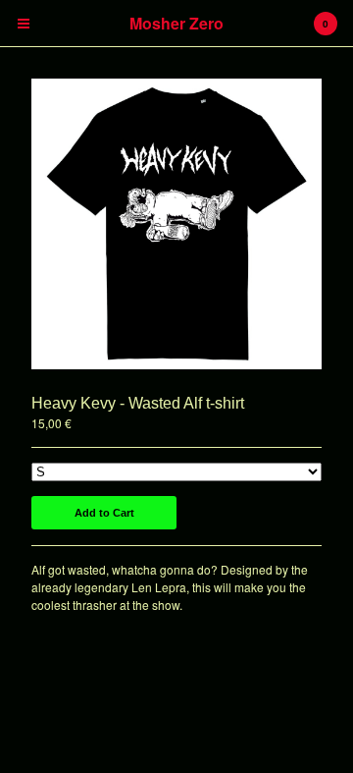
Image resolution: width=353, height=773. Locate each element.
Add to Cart (104, 513)
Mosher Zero (176, 23)
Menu (23, 23)
